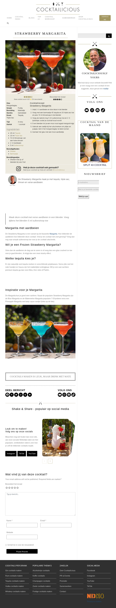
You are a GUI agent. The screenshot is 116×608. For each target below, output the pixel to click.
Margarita (53, 234)
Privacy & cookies (94, 601)
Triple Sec (18, 136)
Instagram (11, 454)
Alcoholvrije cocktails (41, 571)
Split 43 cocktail (94, 165)
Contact (63, 591)
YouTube (32, 454)
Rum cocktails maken (14, 576)
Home (9, 18)
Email (43, 521)
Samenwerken (68, 18)
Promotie (63, 581)
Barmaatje (14, 154)
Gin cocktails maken (13, 571)
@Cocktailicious (59, 170)
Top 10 (39, 18)
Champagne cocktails (41, 581)
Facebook (91, 571)
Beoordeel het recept (13, 484)
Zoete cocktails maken (42, 586)
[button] (7, 23)
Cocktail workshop (50, 18)
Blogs (31, 18)
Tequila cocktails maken (15, 581)
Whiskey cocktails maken (15, 591)
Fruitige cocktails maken (42, 591)
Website (9, 532)
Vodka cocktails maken (14, 586)
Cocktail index (19, 18)
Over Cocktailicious (86, 18)
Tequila (17, 133)
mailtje (106, 89)
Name (9, 521)
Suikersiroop (18, 145)
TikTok (21, 454)
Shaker (13, 151)
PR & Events (65, 576)
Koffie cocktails (39, 576)
